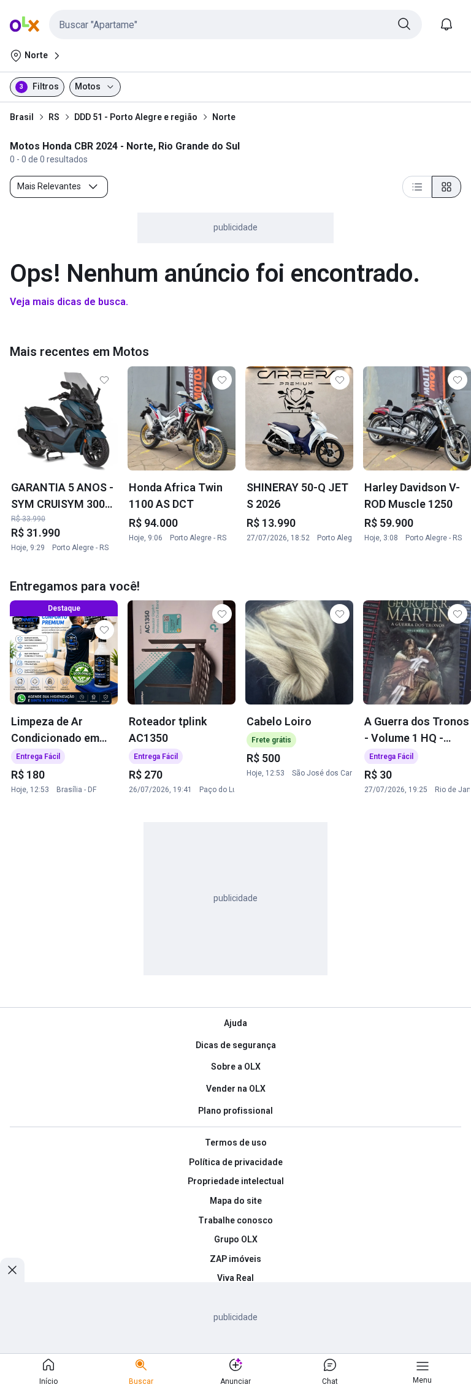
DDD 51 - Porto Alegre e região (135, 117)
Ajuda (235, 1023)
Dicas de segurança (236, 1045)
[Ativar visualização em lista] (417, 187)
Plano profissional (235, 1111)
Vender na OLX (236, 1088)
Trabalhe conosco (235, 1220)
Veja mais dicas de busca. (69, 302)
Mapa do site (236, 1201)
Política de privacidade (236, 1162)
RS (53, 117)
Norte (224, 117)
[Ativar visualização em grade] (446, 187)
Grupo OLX (236, 1239)
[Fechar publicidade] (12, 1270)
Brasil (22, 117)
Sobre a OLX (236, 1066)
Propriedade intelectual (236, 1181)
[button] (235, 24)
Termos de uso (236, 1142)
